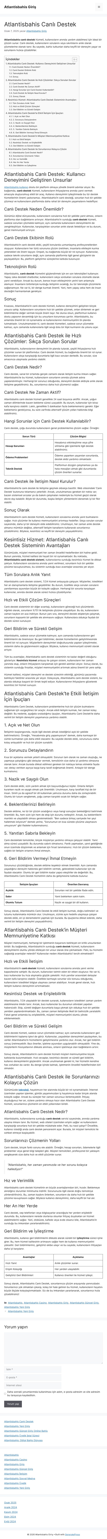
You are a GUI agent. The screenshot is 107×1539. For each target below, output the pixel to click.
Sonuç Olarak (19, 96)
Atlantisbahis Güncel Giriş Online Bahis (26, 1431)
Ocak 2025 (10, 1502)
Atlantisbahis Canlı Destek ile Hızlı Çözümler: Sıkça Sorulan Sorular (42, 80)
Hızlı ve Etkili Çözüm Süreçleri (26, 106)
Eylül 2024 (10, 1521)
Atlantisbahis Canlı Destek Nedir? (28, 152)
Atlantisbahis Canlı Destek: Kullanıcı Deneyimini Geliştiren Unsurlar (42, 63)
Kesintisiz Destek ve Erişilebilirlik (27, 142)
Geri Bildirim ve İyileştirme (24, 165)
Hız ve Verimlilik (20, 159)
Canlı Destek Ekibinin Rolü (24, 70)
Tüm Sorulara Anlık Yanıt (24, 103)
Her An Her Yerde (21, 162)
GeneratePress (72, 1534)
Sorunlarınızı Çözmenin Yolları (26, 156)
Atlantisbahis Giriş (20, 7)
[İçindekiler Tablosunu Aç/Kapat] (73, 59)
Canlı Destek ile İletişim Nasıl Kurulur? (30, 93)
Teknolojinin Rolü (20, 73)
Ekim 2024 (10, 1516)
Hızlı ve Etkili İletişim (22, 139)
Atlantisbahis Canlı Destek (18, 1421)
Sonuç (15, 77)
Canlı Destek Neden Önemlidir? (26, 67)
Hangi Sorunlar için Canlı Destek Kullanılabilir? (33, 90)
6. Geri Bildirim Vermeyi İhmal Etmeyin (30, 132)
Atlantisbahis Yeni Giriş (17, 1307)
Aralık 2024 (10, 1507)
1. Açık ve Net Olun (21, 116)
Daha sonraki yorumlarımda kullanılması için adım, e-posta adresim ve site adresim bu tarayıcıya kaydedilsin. (53, 1393)
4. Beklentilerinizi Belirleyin (25, 126)
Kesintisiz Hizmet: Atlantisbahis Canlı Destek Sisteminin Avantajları (42, 99)
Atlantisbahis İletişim (15, 1473)
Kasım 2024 (11, 1512)
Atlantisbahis (15, 1302)
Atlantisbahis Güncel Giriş (84, 1302)
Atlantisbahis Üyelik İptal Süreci (21, 1435)
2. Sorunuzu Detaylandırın (24, 120)
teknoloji (24, 1089)
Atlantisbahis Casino (35, 1302)
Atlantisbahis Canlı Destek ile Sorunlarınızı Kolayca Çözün (37, 149)
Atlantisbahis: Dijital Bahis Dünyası (23, 1440)
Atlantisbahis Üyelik (15, 1483)
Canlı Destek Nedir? (21, 83)
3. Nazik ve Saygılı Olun (24, 123)
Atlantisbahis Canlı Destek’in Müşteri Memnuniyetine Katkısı (39, 136)
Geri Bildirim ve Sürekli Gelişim (26, 109)
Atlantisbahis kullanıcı (16, 187)
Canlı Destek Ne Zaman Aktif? (26, 87)
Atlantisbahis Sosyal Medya (19, 1478)
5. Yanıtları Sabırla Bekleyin (25, 129)
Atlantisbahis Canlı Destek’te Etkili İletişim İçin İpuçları (35, 113)
